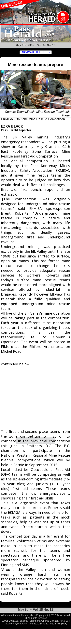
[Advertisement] (35, 398)
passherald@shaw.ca (15, 623)
